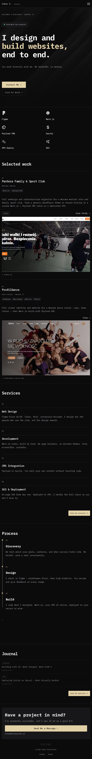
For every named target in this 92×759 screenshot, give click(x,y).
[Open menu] (88, 3)
